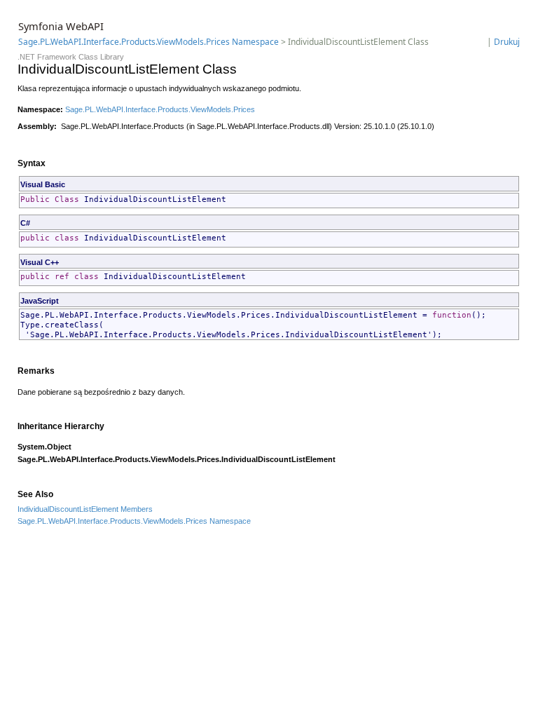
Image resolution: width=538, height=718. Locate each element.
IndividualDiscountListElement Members (85, 509)
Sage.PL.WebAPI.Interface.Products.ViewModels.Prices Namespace (148, 42)
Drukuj (507, 42)
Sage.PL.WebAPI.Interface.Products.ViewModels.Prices (160, 109)
